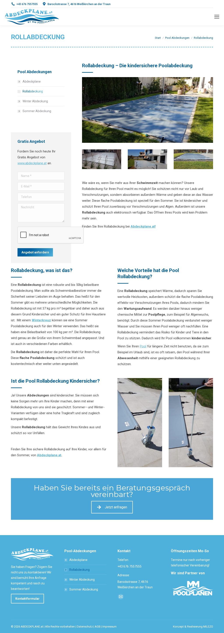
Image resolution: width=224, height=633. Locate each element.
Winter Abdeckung (35, 101)
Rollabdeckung (33, 91)
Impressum (109, 626)
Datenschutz (85, 626)
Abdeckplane (32, 81)
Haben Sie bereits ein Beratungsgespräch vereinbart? (112, 491)
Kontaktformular (27, 598)
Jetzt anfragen (116, 507)
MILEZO (208, 626)
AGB (97, 626)
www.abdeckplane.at (32, 163)
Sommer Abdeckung (37, 111)
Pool (143, 346)
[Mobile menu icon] (217, 16)
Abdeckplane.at (49, 455)
